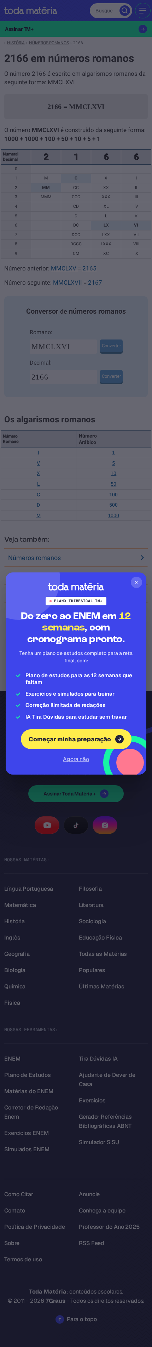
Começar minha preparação (70, 739)
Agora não (76, 759)
